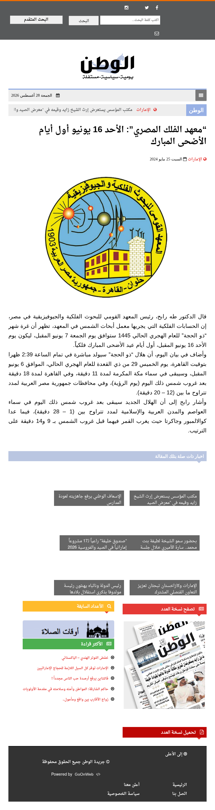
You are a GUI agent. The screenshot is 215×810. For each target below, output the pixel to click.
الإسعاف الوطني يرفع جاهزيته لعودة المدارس (90, 499)
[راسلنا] (157, 33)
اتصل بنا (179, 794)
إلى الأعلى (174, 754)
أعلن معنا (132, 785)
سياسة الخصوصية (123, 794)
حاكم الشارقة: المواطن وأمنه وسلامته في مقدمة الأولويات (65, 689)
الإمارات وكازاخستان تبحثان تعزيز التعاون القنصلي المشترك (167, 589)
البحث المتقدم (36, 19)
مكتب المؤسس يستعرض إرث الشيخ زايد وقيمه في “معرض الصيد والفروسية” (69, 110)
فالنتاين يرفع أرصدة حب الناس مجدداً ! (80, 679)
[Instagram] (126, 7)
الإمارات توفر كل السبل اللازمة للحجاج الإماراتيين (72, 668)
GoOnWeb (84, 774)
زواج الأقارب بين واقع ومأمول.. (85, 700)
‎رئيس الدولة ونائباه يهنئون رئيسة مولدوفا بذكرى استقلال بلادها (92, 589)
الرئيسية (179, 785)
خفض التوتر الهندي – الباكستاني (85, 658)
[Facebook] (157, 7)
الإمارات (147, 110)
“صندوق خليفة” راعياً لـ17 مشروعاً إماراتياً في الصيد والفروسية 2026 (97, 544)
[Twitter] (147, 7)
